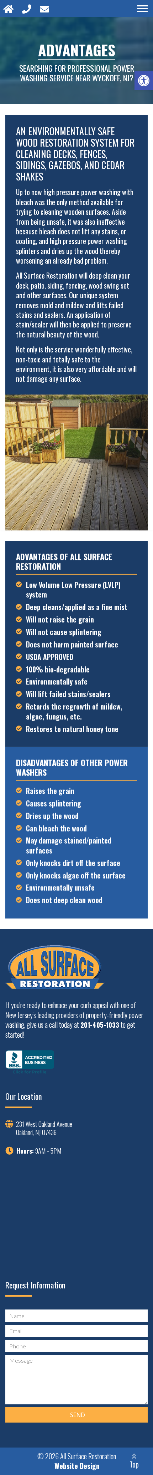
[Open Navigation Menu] (142, 8)
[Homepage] (9, 8)
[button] (143, 80)
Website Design (77, 1466)
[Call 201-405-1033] (28, 8)
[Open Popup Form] (45, 8)
